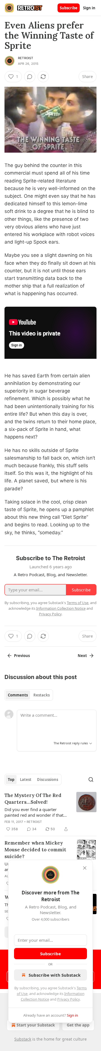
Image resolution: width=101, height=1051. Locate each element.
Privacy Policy (68, 999)
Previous (22, 655)
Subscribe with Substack (55, 975)
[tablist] (28, 695)
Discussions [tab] (47, 779)
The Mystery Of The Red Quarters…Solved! (32, 798)
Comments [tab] (18, 695)
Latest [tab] (25, 779)
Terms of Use (77, 602)
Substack (22, 1039)
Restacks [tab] (41, 695)
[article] (50, 812)
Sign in (89, 7)
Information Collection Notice (61, 608)
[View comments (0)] (29, 76)
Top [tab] (11, 779)
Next (82, 655)
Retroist (25, 58)
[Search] (91, 779)
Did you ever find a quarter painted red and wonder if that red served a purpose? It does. (33, 812)
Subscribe (68, 7)
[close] (84, 867)
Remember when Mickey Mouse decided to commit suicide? (35, 849)
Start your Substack (36, 1025)
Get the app (78, 1025)
